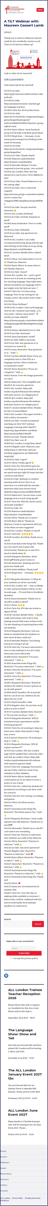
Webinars (4, 1162)
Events (3, 1157)
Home (3, 1151)
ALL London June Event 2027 (23, 1112)
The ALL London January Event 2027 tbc (25, 1074)
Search (7, 919)
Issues (3, 1168)
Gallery (3, 1185)
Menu (40, 10)
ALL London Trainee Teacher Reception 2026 (25, 994)
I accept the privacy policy (25, 958)
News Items (5, 1174)
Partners (4, 1179)
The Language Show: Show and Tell (22, 1034)
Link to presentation (14, 79)
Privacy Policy (17, 1198)
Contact (4, 1191)
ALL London (5, 1198)
